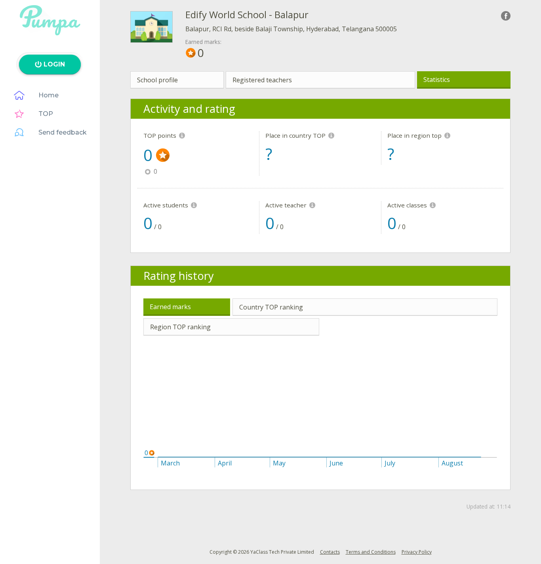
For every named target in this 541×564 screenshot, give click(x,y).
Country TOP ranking (271, 307)
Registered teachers (262, 80)
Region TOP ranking (180, 327)
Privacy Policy (417, 552)
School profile (157, 80)
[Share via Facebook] (506, 16)
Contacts (330, 552)
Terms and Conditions (371, 552)
